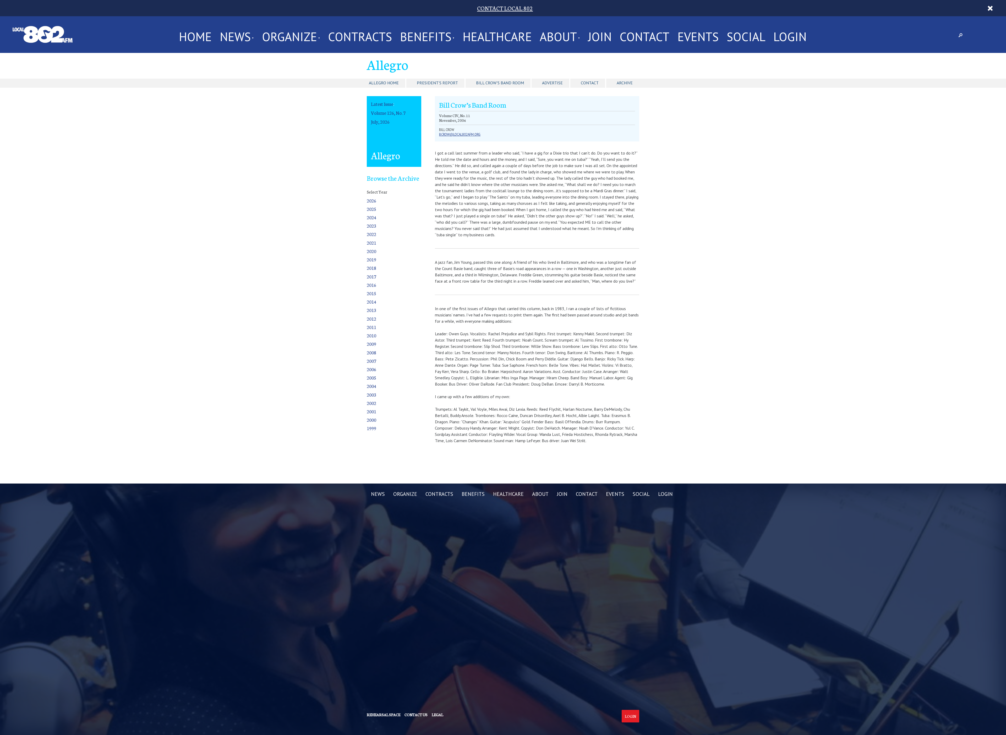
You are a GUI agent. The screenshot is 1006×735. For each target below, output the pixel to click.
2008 (371, 352)
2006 (371, 369)
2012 (371, 318)
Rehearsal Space (383, 714)
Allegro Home (384, 82)
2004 (371, 386)
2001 (371, 411)
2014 (371, 301)
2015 (371, 293)
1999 (371, 428)
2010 (371, 335)
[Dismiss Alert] (990, 8)
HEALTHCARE (497, 35)
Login (630, 716)
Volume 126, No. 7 (388, 112)
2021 (371, 242)
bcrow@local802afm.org (459, 134)
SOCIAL (746, 35)
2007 (371, 361)
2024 (371, 217)
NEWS (235, 35)
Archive (625, 82)
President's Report (437, 82)
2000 (371, 419)
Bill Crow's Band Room (500, 82)
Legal (437, 714)
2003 (371, 394)
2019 (371, 259)
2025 (371, 209)
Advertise (552, 82)
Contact (590, 82)
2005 (371, 377)
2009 (371, 344)
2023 (371, 225)
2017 (371, 276)
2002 (371, 403)
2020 (371, 251)
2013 (371, 310)
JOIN (600, 35)
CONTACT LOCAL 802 (505, 8)
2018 (371, 268)
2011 (371, 327)
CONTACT (644, 35)
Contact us (416, 714)
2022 (371, 234)
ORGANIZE (289, 35)
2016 (371, 285)
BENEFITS (425, 35)
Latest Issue (382, 104)
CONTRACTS (360, 35)
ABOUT (558, 35)
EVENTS (698, 35)
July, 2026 (380, 121)
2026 (371, 200)
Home (195, 35)
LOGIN (790, 35)
